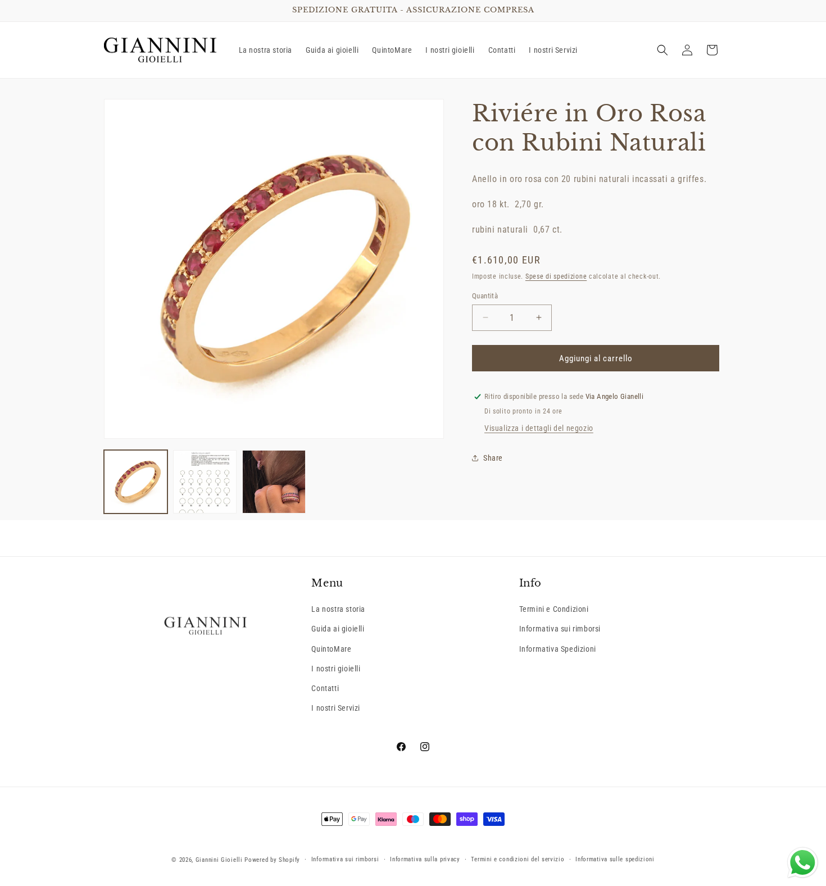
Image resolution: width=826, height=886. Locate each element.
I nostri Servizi (335, 707)
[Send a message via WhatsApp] (802, 862)
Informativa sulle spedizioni (615, 859)
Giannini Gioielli (219, 860)
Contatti (325, 688)
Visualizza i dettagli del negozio (538, 428)
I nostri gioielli (335, 668)
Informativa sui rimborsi (560, 628)
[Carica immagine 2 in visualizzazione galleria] (205, 482)
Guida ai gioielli (337, 628)
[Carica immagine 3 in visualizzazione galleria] (274, 482)
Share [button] (493, 457)
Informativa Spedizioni (557, 648)
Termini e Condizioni (554, 609)
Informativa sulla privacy (425, 859)
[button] (662, 50)
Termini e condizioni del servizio (517, 859)
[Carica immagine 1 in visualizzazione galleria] (135, 482)
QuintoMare (331, 648)
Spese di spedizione (556, 276)
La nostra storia (338, 609)
